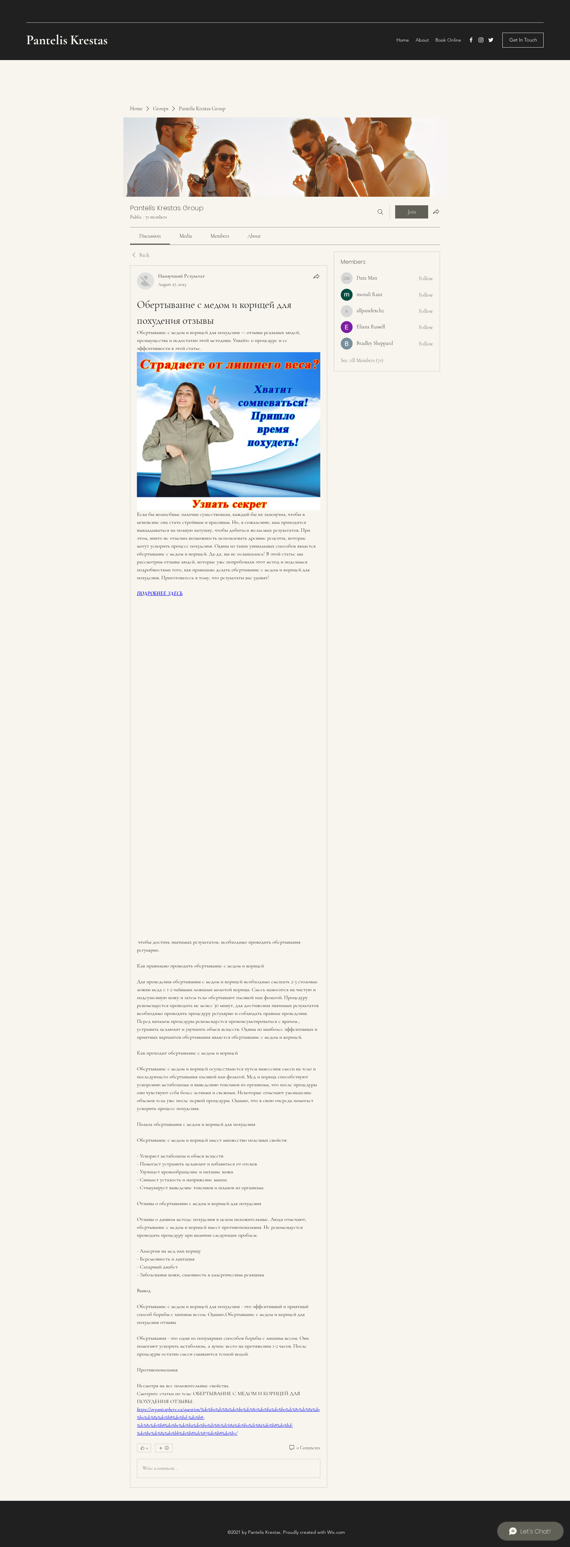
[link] (150, 236)
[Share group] (436, 212)
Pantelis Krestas (68, 40)
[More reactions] (164, 1448)
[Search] (380, 212)
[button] (523, 40)
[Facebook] (471, 40)
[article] (228, 876)
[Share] (316, 276)
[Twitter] (491, 40)
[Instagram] (481, 40)
